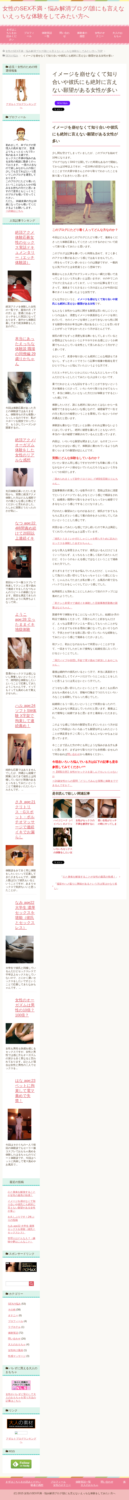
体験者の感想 (82, 35)
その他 (12, 1309)
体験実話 (13, 1333)
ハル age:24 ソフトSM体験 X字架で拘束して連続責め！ (25, 715)
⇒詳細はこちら (14, 211)
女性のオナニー (100, 35)
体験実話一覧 (47, 35)
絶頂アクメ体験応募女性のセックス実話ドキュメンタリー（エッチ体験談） (25, 247)
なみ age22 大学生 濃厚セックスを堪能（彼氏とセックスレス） (21, 1229)
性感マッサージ (17, 1356)
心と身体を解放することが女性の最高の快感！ (89, 876)
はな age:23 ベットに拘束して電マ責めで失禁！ (25, 1090)
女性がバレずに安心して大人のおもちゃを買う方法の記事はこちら (21, 1397)
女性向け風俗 (15, 1350)
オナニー (13, 1315)
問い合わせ (64, 35)
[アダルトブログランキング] (21, 1433)
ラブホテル (14, 1327)
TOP (54, 51)
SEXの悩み (62, 103)
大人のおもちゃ (117, 35)
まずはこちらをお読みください (11, 34)
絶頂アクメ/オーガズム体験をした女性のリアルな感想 (25, 450)
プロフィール (29, 35)
